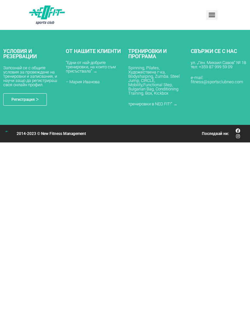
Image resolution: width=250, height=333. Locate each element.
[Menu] (212, 15)
